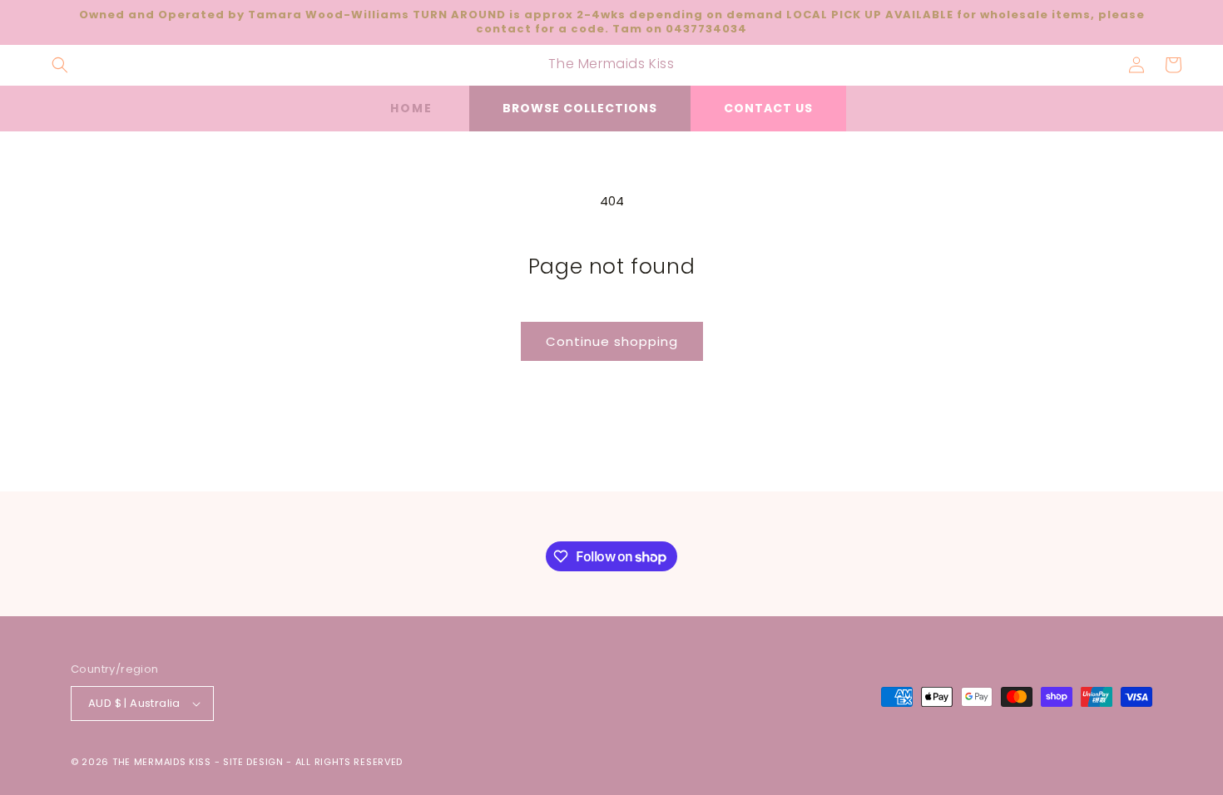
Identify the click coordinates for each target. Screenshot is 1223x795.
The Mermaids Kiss (161, 761)
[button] (60, 65)
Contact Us (768, 108)
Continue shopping (612, 341)
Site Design (253, 761)
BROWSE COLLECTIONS (580, 108)
